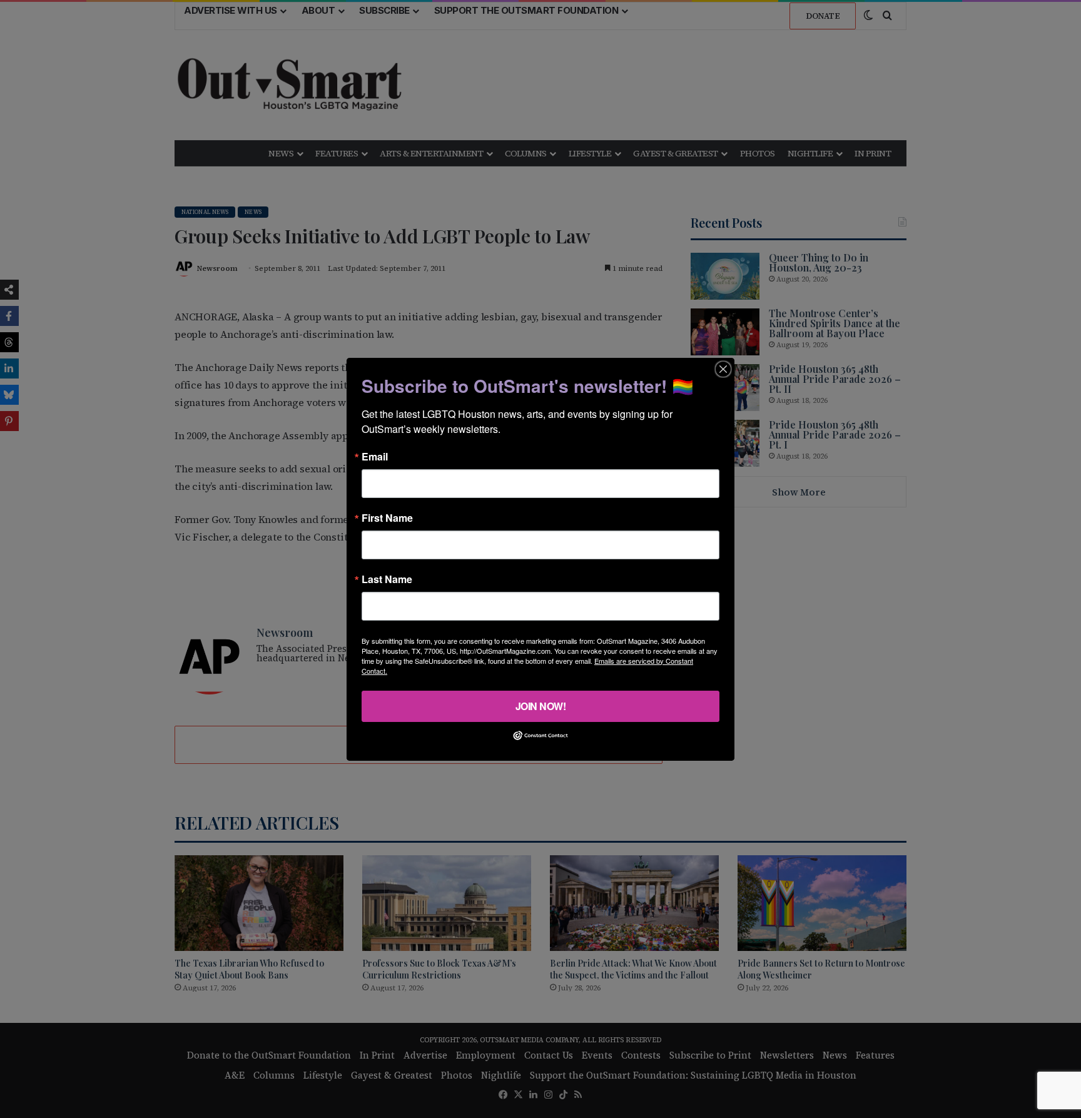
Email (375, 456)
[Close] (723, 368)
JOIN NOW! (540, 705)
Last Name (387, 579)
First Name (387, 517)
